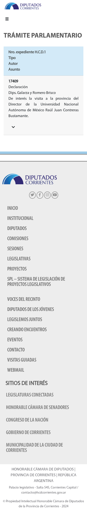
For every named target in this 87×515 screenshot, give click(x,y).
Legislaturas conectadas (29, 395)
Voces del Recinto (23, 299)
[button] (6, 18)
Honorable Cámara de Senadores (37, 407)
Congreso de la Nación (27, 420)
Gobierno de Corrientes (28, 433)
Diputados (17, 228)
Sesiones (15, 249)
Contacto (16, 350)
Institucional (20, 218)
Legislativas (18, 259)
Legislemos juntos (24, 320)
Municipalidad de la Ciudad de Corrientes (34, 447)
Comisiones (17, 239)
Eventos (14, 340)
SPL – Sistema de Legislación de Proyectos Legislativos (36, 282)
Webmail (15, 370)
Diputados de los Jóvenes (30, 309)
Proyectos (17, 269)
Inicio (12, 208)
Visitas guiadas (21, 360)
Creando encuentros (27, 330)
